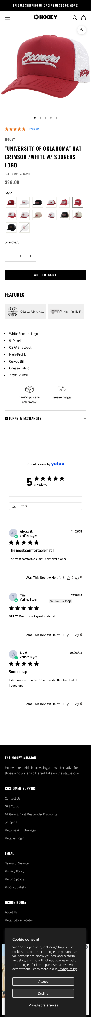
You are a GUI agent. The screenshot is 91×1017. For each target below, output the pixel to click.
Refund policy (14, 879)
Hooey (10, 139)
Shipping (11, 822)
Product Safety (15, 887)
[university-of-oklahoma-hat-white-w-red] (24, 202)
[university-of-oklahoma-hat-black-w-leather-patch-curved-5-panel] (11, 227)
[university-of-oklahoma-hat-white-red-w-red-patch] (51, 202)
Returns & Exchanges (20, 830)
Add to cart (45, 274)
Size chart (12, 242)
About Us (11, 912)
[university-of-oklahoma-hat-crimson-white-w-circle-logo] (24, 215)
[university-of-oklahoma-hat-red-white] (11, 202)
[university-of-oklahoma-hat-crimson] (64, 202)
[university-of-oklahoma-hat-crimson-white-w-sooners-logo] (78, 202)
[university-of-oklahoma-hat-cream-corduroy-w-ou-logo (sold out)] (24, 227)
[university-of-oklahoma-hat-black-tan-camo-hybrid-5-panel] (64, 215)
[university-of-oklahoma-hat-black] (38, 202)
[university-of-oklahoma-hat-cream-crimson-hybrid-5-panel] (78, 215)
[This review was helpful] (68, 578)
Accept (43, 981)
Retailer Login (15, 838)
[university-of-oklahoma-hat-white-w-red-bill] (51, 215)
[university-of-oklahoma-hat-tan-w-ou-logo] (38, 215)
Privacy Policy (67, 968)
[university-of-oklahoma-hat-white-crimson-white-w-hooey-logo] (11, 215)
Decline (43, 993)
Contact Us (13, 798)
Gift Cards (12, 806)
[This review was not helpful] (77, 577)
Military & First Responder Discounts (31, 814)
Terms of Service (17, 863)
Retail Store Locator (19, 920)
